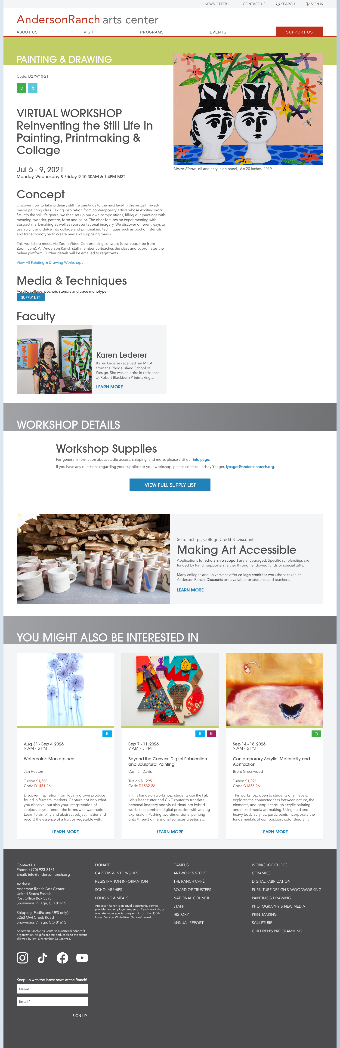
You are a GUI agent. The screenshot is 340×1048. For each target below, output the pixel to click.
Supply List (30, 297)
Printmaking (264, 914)
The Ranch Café (188, 881)
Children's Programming (277, 931)
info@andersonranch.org (49, 874)
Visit (89, 32)
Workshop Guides (269, 865)
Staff (178, 906)
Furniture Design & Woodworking (286, 889)
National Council (191, 898)
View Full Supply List (170, 485)
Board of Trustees (192, 889)
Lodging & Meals (111, 898)
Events (218, 32)
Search (288, 4)
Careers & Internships (116, 873)
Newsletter (216, 4)
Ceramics (261, 873)
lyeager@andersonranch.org (250, 466)
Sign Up (80, 1015)
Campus (181, 865)
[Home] (87, 19)
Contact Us (254, 4)
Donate (102, 865)
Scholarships (108, 889)
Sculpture (262, 922)
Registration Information (121, 881)
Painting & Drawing (271, 898)
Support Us (299, 32)
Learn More (109, 387)
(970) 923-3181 (42, 869)
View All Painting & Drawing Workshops (50, 262)
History (181, 914)
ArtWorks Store (190, 873)
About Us (27, 32)
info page (201, 459)
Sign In (317, 4)
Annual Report (188, 922)
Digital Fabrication (271, 881)
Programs (152, 32)
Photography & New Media (278, 906)
